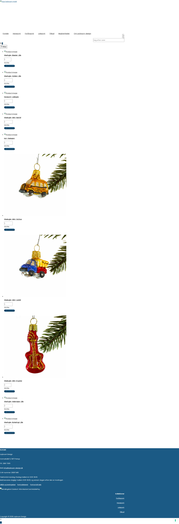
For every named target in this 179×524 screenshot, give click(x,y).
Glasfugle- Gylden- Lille (12, 76)
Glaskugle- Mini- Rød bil (12, 118)
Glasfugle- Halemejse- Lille (14, 402)
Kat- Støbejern (9, 138)
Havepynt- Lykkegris (11, 97)
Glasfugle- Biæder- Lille (12, 55)
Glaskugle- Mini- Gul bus (13, 219)
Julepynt (121, 507)
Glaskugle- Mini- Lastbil (12, 300)
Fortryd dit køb (35, 485)
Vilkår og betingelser (8, 485)
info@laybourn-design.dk (13, 468)
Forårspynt (120, 498)
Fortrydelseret (22, 485)
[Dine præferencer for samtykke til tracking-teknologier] (175, 520)
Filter (4, 47)
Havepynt (120, 503)
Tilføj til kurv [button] (10, 66)
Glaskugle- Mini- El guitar (13, 381)
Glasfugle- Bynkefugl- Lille (13, 422)
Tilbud (122, 512)
